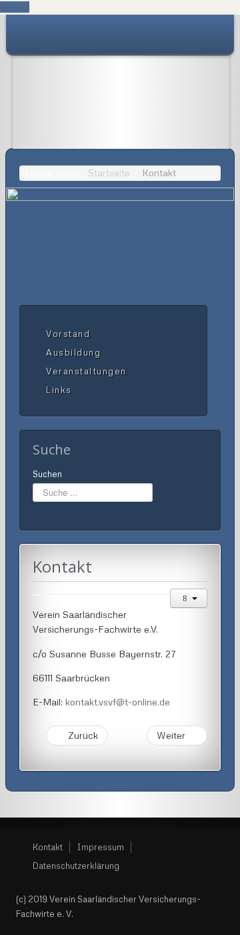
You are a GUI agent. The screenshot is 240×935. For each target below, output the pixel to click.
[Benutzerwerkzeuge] (188, 598)
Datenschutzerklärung (76, 865)
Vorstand (68, 333)
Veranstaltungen (86, 371)
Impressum (100, 847)
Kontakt (48, 847)
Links (59, 389)
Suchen (47, 474)
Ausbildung (73, 352)
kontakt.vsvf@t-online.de (117, 701)
